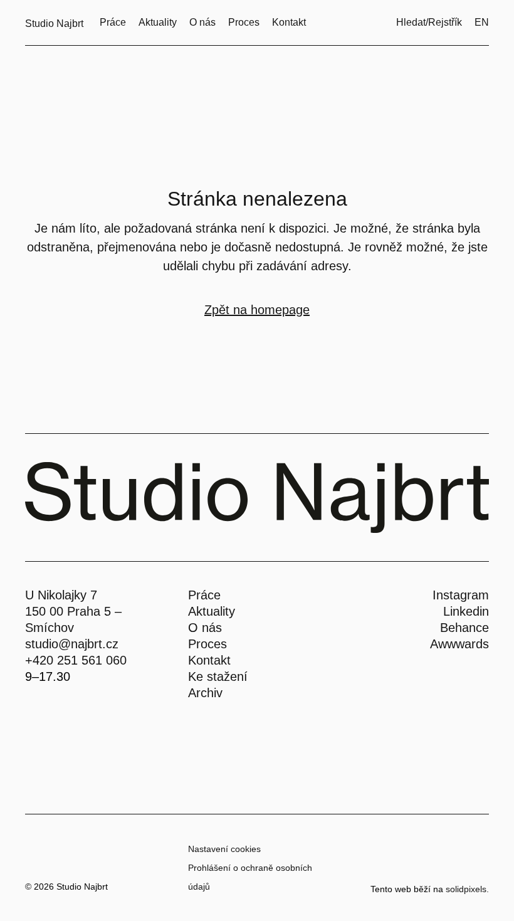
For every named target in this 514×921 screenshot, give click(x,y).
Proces (207, 644)
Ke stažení (218, 676)
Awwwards (459, 644)
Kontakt (209, 660)
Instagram (461, 595)
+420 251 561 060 (76, 660)
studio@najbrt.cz (71, 644)
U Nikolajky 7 (61, 595)
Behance (464, 627)
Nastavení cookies (224, 849)
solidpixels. (467, 889)
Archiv (205, 693)
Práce (204, 595)
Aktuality (211, 611)
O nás (205, 627)
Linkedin (466, 611)
